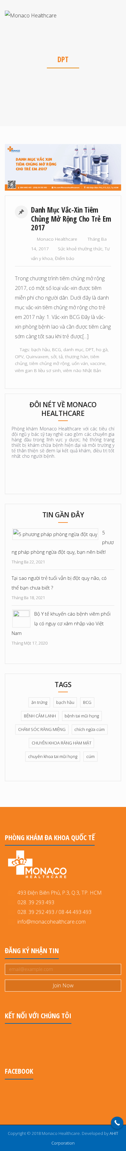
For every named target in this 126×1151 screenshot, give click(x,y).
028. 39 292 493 (35, 912)
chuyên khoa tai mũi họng (52, 756)
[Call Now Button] (117, 1123)
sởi (54, 356)
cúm (90, 756)
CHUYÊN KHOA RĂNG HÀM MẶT (61, 743)
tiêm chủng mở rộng (49, 363)
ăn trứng (39, 702)
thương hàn (76, 356)
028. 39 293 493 (34, 902)
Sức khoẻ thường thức (80, 248)
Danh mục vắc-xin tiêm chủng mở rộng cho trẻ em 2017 (71, 219)
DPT (90, 349)
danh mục (73, 349)
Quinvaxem (37, 356)
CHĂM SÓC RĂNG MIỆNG (42, 729)
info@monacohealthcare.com (51, 921)
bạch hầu (40, 349)
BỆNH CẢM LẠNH (40, 716)
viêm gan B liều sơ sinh (38, 370)
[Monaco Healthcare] (31, 15)
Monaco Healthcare (57, 239)
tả (61, 356)
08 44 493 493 (74, 912)
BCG (56, 349)
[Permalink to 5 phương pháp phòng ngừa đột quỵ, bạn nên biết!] (55, 533)
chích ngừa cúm (89, 729)
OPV (19, 356)
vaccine (97, 363)
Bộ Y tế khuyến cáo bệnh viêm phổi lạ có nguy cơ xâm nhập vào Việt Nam (61, 623)
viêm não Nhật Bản (82, 370)
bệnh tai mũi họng (82, 716)
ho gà (102, 349)
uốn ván (80, 363)
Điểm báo (64, 258)
